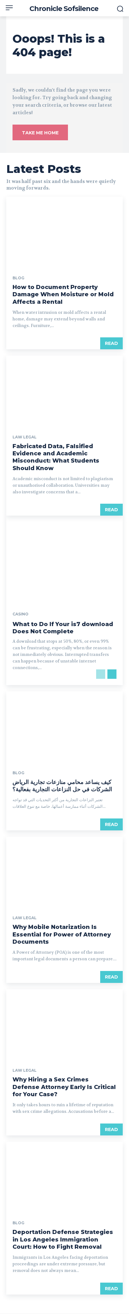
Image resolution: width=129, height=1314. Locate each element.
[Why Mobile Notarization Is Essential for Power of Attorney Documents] (64, 872)
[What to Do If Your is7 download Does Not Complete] (64, 600)
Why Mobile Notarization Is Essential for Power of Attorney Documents (62, 934)
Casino (20, 614)
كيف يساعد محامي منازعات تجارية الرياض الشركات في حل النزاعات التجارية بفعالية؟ (62, 786)
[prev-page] (100, 674)
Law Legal (25, 437)
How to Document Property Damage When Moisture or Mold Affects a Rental (63, 294)
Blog (18, 278)
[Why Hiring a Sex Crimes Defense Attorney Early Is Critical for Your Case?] (64, 1024)
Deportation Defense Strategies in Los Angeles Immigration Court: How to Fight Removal (63, 1239)
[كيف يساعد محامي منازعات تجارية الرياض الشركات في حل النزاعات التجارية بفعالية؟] (64, 726)
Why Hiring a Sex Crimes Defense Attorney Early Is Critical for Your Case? (64, 1087)
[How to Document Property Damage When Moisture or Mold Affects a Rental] (64, 232)
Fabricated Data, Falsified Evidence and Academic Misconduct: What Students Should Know (56, 457)
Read (111, 343)
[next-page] (111, 674)
